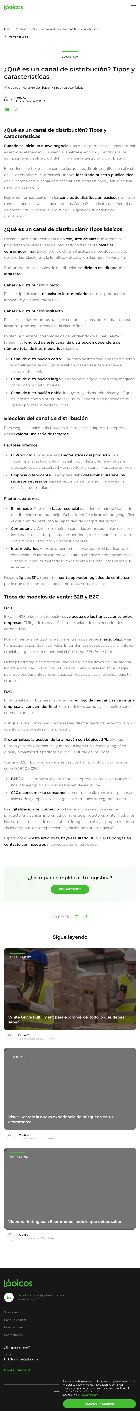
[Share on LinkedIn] (7, 109)
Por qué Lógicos (15, 1319)
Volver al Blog (18, 36)
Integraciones (13, 1327)
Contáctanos (70, 889)
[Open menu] (133, 7)
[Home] (13, 7)
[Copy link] (16, 109)
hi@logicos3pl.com (21, 1359)
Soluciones (11, 1312)
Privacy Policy (89, 1394)
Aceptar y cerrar (99, 1403)
